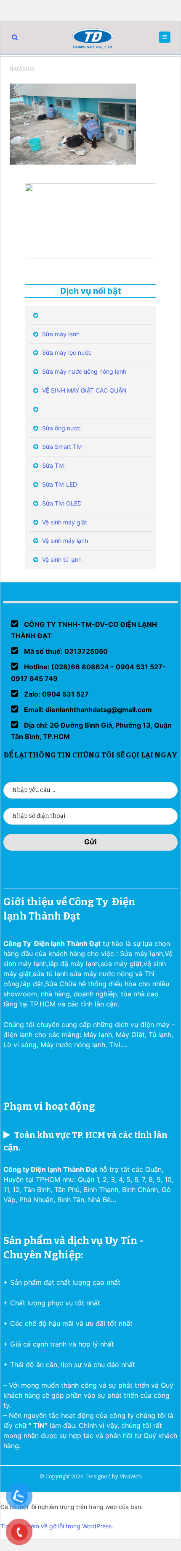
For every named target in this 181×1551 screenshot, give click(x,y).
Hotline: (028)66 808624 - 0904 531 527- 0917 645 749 (88, 672)
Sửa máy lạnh (60, 334)
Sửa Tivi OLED (61, 503)
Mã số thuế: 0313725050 (65, 651)
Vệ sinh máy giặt (63, 522)
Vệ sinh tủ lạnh (61, 559)
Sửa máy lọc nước (66, 352)
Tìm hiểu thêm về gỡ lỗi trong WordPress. (56, 1526)
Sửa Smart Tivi (61, 446)
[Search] (14, 37)
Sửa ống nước (60, 428)
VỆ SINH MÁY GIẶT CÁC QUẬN (83, 390)
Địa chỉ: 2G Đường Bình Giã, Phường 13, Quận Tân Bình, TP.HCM (91, 731)
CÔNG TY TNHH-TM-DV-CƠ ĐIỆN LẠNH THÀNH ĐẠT (84, 630)
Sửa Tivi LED (58, 484)
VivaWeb (131, 1476)
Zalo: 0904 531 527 (55, 694)
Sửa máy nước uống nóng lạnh (83, 371)
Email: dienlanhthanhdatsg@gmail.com (87, 709)
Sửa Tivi (52, 465)
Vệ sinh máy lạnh (64, 540)
